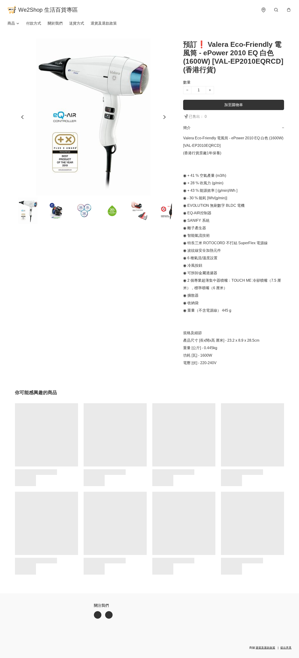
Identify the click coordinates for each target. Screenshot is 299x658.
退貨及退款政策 (104, 23)
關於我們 (55, 23)
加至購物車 (233, 105)
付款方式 (33, 23)
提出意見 (286, 647)
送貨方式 (76, 23)
